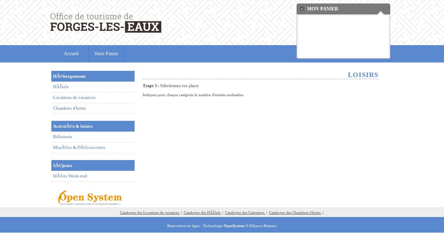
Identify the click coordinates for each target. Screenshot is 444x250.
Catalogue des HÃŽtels (202, 212)
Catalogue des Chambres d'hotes (295, 212)
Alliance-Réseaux (263, 226)
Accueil (71, 53)
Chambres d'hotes (69, 108)
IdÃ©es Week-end (70, 175)
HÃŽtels (61, 86)
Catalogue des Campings (245, 212)
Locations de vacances (74, 97)
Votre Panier (106, 53)
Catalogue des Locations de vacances (150, 212)
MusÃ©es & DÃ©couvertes (79, 147)
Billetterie (62, 136)
